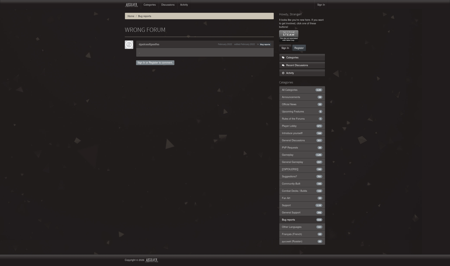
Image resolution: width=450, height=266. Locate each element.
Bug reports (265, 44)
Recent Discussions (296, 65)
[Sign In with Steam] (288, 36)
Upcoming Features (301, 111)
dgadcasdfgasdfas (149, 44)
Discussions (168, 4)
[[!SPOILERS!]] (301, 169)
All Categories (301, 89)
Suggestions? (301, 176)
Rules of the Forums (301, 118)
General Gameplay (301, 162)
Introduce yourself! (301, 133)
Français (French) (301, 234)
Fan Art (301, 198)
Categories (150, 4)
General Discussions (301, 140)
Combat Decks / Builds (301, 190)
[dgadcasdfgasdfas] (130, 44)
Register (153, 62)
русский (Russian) (301, 241)
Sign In (321, 4)
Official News (301, 104)
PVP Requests (301, 147)
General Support (301, 212)
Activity (184, 4)
